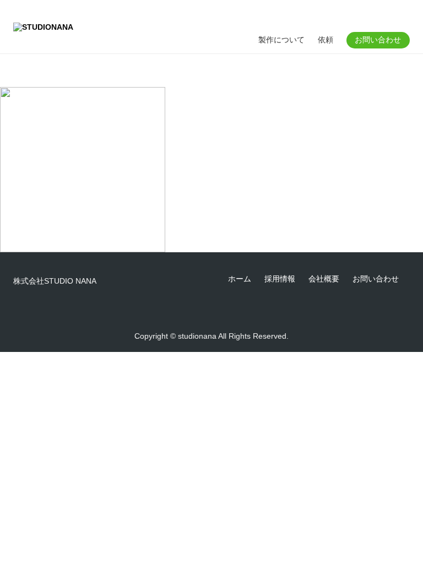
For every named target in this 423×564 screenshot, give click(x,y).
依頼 (325, 39)
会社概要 (323, 278)
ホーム (239, 278)
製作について (281, 39)
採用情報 (279, 278)
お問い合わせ (378, 39)
